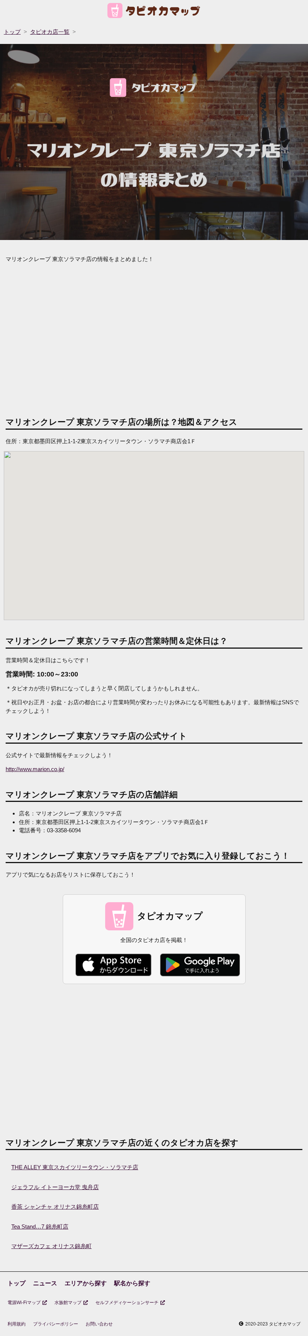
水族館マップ (68, 1302)
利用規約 (17, 1324)
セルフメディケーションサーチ (127, 1302)
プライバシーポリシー (55, 1324)
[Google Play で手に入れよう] (200, 965)
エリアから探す (86, 1283)
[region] (154, 339)
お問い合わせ (99, 1324)
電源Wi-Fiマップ (24, 1302)
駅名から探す (132, 1283)
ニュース (45, 1283)
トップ (17, 1283)
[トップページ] (154, 12)
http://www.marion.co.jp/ (35, 769)
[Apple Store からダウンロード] (113, 965)
